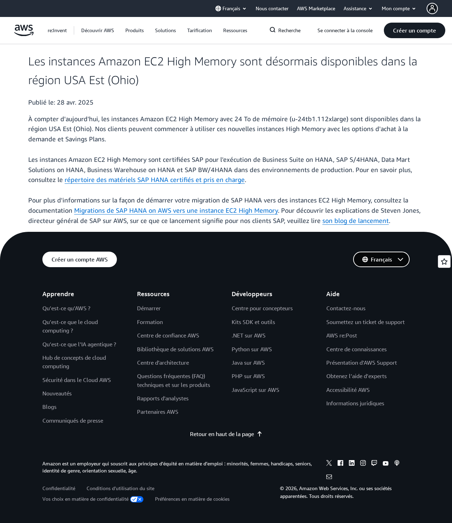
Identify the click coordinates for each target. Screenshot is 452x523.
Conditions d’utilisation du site (120, 488)
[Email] (329, 478)
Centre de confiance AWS (168, 335)
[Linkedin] (352, 464)
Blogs (49, 406)
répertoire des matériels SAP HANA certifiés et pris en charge (155, 179)
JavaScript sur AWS (255, 389)
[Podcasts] (397, 464)
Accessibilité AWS (348, 389)
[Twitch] (374, 464)
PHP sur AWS (248, 376)
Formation (150, 321)
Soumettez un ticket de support (365, 321)
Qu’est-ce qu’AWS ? (66, 308)
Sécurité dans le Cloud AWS (76, 379)
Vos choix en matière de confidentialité (85, 499)
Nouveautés (57, 393)
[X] (329, 464)
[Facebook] (340, 464)
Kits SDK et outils (253, 321)
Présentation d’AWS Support (361, 362)
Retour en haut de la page (222, 433)
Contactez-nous (345, 308)
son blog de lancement (355, 220)
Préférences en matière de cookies (192, 499)
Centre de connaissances (356, 349)
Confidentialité (58, 488)
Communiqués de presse (72, 420)
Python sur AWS (252, 349)
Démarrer (149, 308)
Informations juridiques (355, 403)
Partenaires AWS (157, 411)
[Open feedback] (444, 261)
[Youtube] (385, 464)
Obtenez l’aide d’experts (356, 376)
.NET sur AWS (249, 335)
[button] (98, 30)
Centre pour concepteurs (262, 308)
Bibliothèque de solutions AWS (175, 349)
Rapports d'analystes (163, 398)
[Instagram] (363, 464)
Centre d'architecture (163, 362)
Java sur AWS (248, 362)
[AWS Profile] (432, 8)
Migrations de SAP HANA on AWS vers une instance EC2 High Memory (176, 210)
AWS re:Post (341, 335)
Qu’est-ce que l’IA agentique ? (79, 344)
